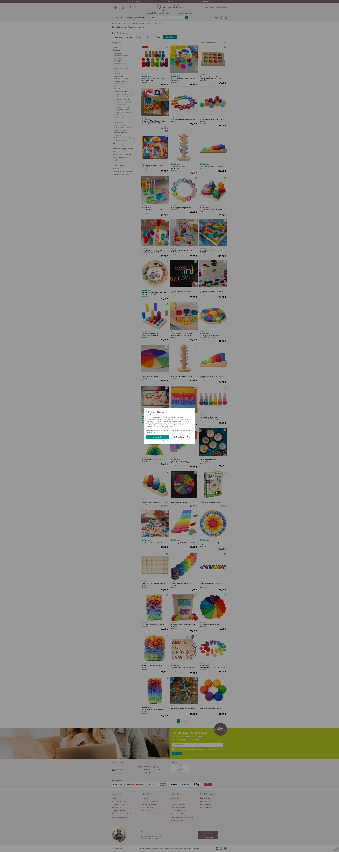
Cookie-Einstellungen (179, 430)
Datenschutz (166, 441)
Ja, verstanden (157, 437)
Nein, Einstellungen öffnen (181, 437)
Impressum (173, 441)
